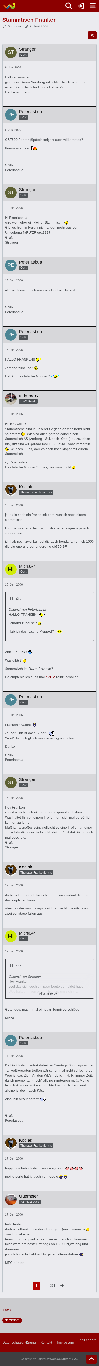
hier (48, 677)
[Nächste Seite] (62, 1286)
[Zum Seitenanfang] (91, 1359)
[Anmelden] (81, 6)
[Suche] (69, 6)
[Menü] (93, 6)
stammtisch (12, 1320)
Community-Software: (49, 1359)
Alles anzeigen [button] (49, 993)
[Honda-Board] (9, 6)
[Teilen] (92, 35)
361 (52, 1285)
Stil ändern (88, 1340)
